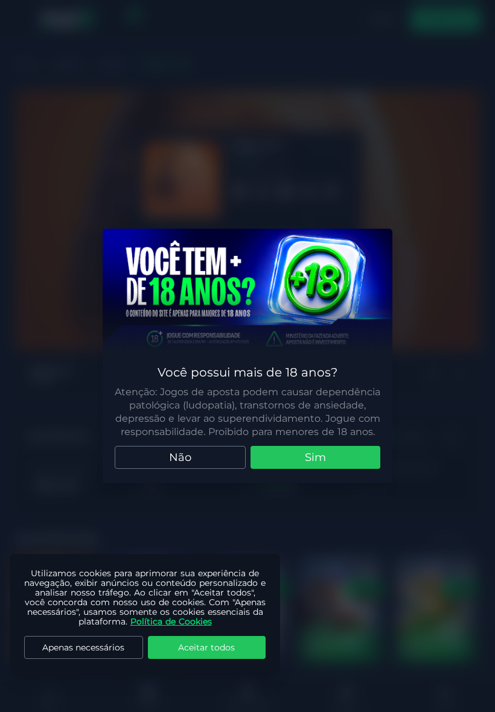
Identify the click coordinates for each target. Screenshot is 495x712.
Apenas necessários (83, 647)
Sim (315, 457)
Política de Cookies (171, 621)
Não (180, 457)
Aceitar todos (206, 647)
